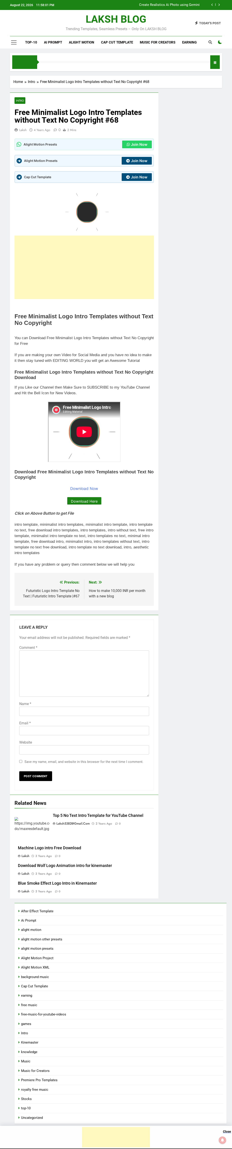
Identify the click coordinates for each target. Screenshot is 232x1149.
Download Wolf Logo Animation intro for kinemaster (65, 865)
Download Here (84, 501)
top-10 (31, 42)
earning (26, 995)
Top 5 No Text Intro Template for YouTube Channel (98, 815)
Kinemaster (29, 1042)
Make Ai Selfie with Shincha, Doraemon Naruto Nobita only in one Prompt (144, 5)
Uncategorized (32, 1118)
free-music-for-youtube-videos (43, 1014)
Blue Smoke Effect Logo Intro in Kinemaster (57, 883)
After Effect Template (37, 911)
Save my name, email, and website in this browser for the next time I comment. (83, 762)
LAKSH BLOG (116, 19)
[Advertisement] (84, 267)
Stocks (26, 1099)
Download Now (84, 488)
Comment (28, 647)
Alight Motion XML (35, 967)
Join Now (139, 144)
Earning (189, 42)
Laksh (23, 130)
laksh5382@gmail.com (73, 823)
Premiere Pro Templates (39, 1080)
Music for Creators (157, 42)
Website (25, 742)
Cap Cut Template (117, 42)
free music (29, 1005)
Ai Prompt (53, 42)
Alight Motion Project (37, 958)
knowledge (29, 1052)
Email (25, 723)
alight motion (81, 42)
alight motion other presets (41, 939)
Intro (20, 100)
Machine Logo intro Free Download (49, 848)
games (26, 1024)
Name (25, 704)
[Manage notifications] (222, 1140)
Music (25, 1061)
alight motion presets (37, 949)
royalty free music (34, 1090)
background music (35, 977)
